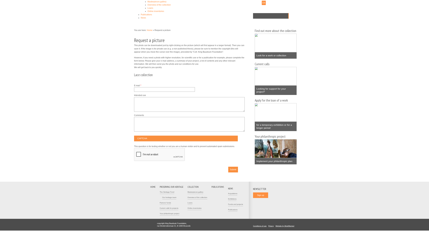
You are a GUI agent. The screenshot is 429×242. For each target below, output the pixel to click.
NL (255, 3)
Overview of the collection (159, 5)
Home (149, 30)
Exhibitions (232, 199)
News (143, 18)
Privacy (271, 226)
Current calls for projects (169, 208)
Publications (146, 14)
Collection (193, 186)
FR (259, 3)
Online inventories (155, 11)
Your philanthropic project (169, 213)
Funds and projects (235, 204)
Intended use (140, 95)
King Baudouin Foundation (197, 7)
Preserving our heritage (171, 186)
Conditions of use (260, 226)
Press (242, 3)
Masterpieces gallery (156, 2)
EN (263, 3)
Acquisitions (232, 193)
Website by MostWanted (284, 226)
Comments (139, 115)
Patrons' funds (165, 203)
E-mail (137, 85)
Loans (150, 8)
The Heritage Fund (167, 192)
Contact (234, 3)
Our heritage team (169, 197)
